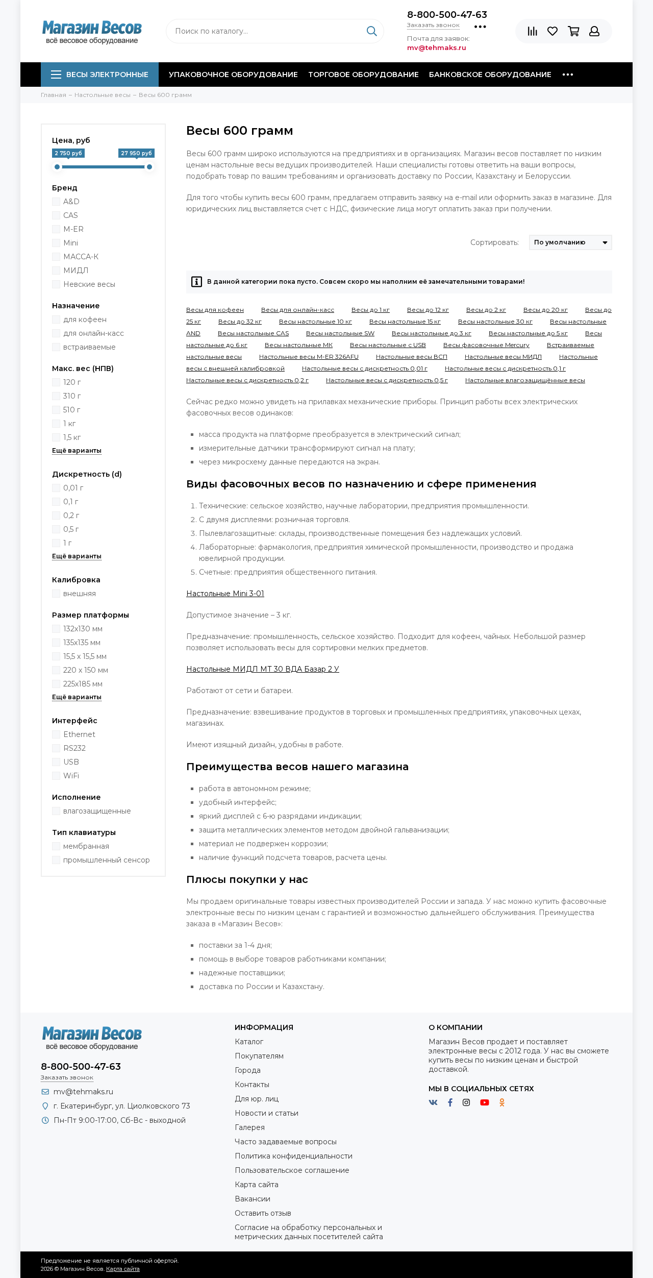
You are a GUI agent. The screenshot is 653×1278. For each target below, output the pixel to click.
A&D (71, 201)
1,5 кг (72, 437)
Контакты (252, 1084)
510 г (71, 409)
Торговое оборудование (363, 74)
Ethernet (79, 734)
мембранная (86, 846)
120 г (72, 382)
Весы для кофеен (215, 309)
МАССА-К (80, 256)
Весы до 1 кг (370, 309)
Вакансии (252, 1198)
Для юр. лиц (257, 1098)
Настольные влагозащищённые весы (525, 380)
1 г (67, 543)
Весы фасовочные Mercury (486, 345)
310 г (72, 396)
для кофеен (85, 319)
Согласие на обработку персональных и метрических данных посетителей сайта (309, 1232)
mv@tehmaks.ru (83, 1091)
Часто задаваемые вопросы (286, 1141)
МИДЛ (76, 270)
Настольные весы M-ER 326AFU (309, 356)
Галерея (250, 1127)
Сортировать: (494, 242)
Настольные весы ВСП (411, 356)
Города (248, 1070)
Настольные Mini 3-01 (225, 593)
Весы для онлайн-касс (297, 309)
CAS (70, 215)
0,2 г (71, 515)
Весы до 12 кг (428, 309)
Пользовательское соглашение (292, 1170)
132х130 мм (83, 628)
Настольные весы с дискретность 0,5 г (387, 380)
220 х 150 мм (85, 670)
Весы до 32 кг (240, 321)
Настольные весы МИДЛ (503, 356)
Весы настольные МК (299, 345)
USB (71, 762)
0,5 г (71, 529)
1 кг (69, 423)
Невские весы (89, 284)
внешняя (79, 593)
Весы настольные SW (340, 333)
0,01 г (73, 488)
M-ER (73, 229)
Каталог (249, 1041)
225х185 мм (83, 684)
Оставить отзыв (263, 1213)
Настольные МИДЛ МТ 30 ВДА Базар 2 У (262, 669)
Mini (70, 243)
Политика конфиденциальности (294, 1156)
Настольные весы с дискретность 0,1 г (505, 368)
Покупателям (259, 1056)
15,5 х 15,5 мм (85, 656)
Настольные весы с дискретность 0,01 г (365, 368)
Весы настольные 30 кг (495, 321)
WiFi (71, 775)
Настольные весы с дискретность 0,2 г (247, 380)
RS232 (74, 748)
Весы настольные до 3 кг (431, 333)
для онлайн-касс (93, 333)
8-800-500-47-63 (447, 14)
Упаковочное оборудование (233, 74)
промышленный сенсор (106, 860)
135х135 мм (82, 642)
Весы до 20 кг (545, 309)
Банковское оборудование (490, 74)
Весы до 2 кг (486, 309)
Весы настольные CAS (253, 333)
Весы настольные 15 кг (405, 321)
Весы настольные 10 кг (315, 321)
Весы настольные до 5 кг (528, 333)
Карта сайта (257, 1184)
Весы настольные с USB (388, 345)
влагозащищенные (97, 811)
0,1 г (70, 501)
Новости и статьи (266, 1113)
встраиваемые (89, 347)
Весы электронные (107, 74)
